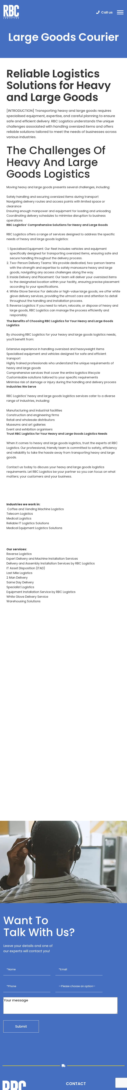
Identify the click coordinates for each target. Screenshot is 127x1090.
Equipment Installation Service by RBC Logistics (41, 592)
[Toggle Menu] (120, 12)
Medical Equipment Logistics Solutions (34, 528)
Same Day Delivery (20, 582)
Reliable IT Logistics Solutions (27, 523)
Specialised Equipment (26, 249)
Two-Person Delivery (25, 263)
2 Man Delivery (17, 577)
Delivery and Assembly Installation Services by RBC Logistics (50, 563)
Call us (107, 12)
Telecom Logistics (19, 514)
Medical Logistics (18, 518)
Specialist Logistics (20, 587)
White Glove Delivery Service (27, 597)
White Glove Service (24, 291)
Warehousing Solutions (23, 601)
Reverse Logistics (22, 305)
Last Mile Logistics (19, 573)
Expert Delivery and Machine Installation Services (42, 559)
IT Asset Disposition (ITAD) (25, 568)
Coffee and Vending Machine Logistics (35, 509)
